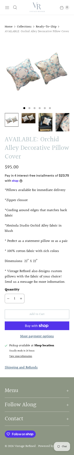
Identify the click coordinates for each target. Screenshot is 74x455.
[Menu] (7, 7)
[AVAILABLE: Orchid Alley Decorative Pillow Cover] (37, 71)
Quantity (12, 289)
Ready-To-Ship (46, 26)
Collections (24, 26)
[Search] (15, 7)
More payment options (37, 336)
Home (9, 26)
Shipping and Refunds (21, 367)
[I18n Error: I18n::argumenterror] (12, 120)
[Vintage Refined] (37, 7)
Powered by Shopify (51, 446)
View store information (20, 356)
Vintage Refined (26, 446)
